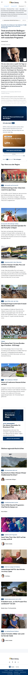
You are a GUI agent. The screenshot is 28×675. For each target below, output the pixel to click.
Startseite (3, 9)
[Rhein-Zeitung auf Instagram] (15, 662)
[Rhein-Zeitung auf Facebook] (12, 662)
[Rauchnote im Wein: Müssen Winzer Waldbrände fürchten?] (14, 460)
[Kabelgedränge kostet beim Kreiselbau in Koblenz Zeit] (14, 291)
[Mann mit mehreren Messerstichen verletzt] (14, 370)
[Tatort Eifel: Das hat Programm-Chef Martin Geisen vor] (14, 492)
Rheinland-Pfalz (10, 9)
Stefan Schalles (8, 544)
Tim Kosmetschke (12, 608)
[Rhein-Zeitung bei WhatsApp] (9, 662)
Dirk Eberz (7, 576)
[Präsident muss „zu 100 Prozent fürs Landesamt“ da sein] (14, 589)
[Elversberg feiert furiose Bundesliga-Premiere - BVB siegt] (14, 332)
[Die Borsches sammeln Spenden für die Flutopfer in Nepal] (14, 214)
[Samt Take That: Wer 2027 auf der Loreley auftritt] (14, 524)
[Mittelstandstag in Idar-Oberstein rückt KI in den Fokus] (14, 175)
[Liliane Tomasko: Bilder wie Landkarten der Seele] (14, 621)
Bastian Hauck (4, 608)
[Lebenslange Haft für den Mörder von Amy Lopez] (14, 556)
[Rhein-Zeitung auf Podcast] (18, 662)
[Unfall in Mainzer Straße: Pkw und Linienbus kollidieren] (14, 252)
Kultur (17, 9)
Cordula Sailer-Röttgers (10, 479)
